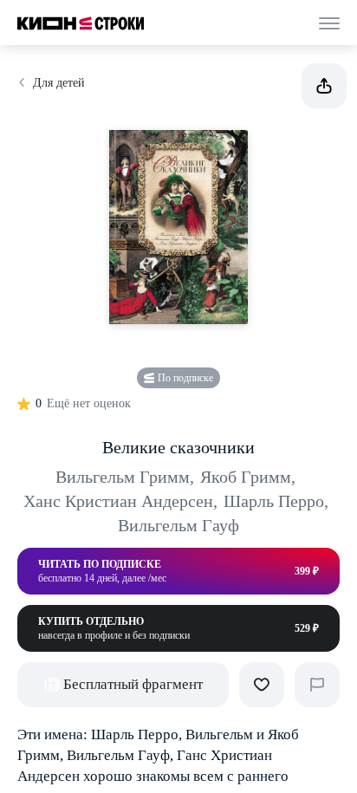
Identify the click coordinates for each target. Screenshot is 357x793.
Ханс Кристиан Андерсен (120, 500)
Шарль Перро (276, 500)
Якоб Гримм (247, 476)
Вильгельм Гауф (178, 525)
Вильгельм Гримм (124, 476)
